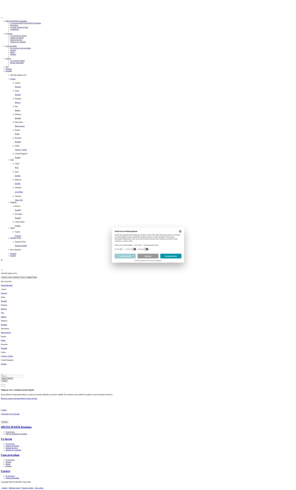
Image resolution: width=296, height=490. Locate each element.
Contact (4, 410)
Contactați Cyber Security (10, 414)
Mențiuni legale (14, 488)
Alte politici (39, 488)
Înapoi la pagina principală (11, 398)
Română (9, 71)
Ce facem (6, 438)
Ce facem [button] (9, 34)
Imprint (4, 488)
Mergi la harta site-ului (29, 398)
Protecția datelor (27, 488)
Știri (7, 67)
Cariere (5, 471)
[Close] (2, 17)
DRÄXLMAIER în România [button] (16, 21)
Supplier (9, 69)
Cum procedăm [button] (11, 46)
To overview (10, 432)
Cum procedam (10, 454)
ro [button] (1, 260)
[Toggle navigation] (3, 385)
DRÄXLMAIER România (16, 426)
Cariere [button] (8, 59)
